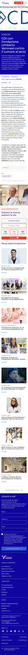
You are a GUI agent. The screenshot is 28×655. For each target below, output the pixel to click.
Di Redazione (5, 77)
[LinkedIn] (15, 631)
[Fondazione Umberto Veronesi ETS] (5, 3)
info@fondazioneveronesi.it (12, 623)
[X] (23, 631)
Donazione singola (14, 220)
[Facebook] (3, 631)
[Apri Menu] (25, 3)
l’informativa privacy (15, 536)
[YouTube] (11, 631)
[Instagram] (7, 631)
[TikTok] (19, 631)
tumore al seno (5, 34)
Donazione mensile (14, 225)
